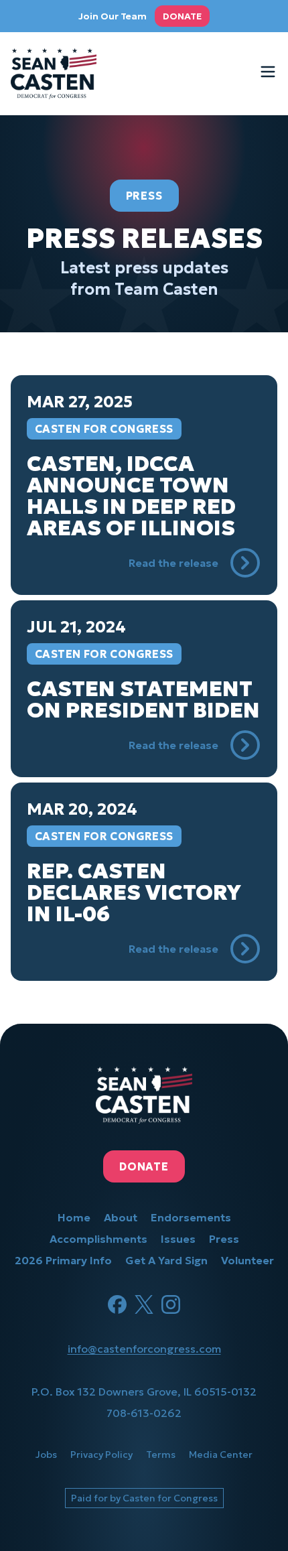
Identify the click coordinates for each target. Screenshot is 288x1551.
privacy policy (101, 1454)
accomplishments (98, 1238)
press (224, 1238)
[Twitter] (144, 1304)
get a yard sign (166, 1260)
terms (160, 1454)
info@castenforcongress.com (144, 1348)
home (74, 1217)
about (120, 1217)
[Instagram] (170, 1304)
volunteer (247, 1260)
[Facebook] (117, 1304)
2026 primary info (63, 1260)
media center (221, 1454)
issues (178, 1238)
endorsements (191, 1217)
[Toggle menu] (268, 71)
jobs (46, 1454)
